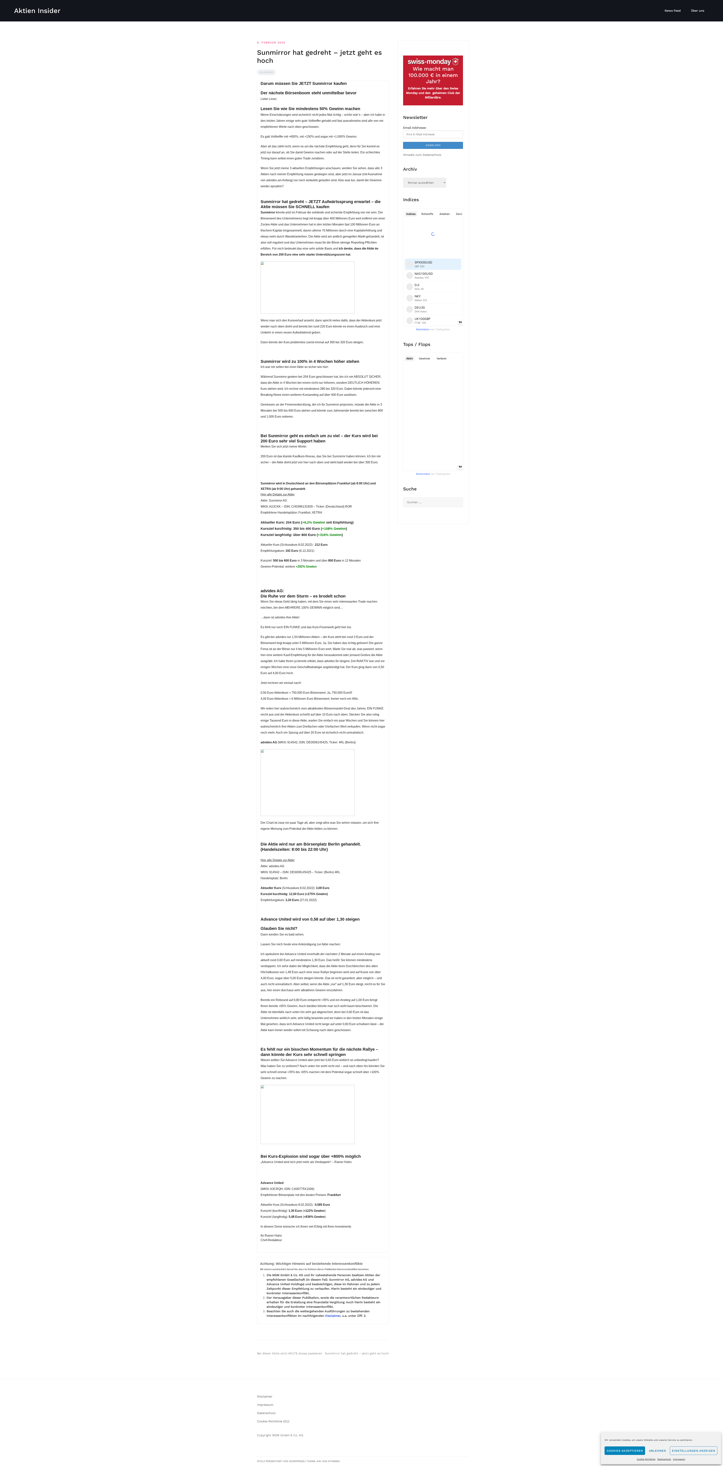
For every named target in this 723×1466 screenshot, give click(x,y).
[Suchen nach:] (433, 502)
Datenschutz (664, 1459)
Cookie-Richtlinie (646, 1459)
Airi (319, 1461)
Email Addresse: (414, 127)
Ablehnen (657, 1450)
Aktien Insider (37, 11)
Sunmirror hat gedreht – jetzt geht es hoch (357, 1353)
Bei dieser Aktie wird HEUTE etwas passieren (289, 1353)
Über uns (697, 10)
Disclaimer (332, 1316)
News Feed (673, 10)
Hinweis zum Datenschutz (422, 155)
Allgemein (266, 72)
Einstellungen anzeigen (693, 1450)
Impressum (679, 1459)
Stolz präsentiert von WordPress (281, 1461)
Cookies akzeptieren (625, 1450)
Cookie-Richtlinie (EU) (273, 1421)
